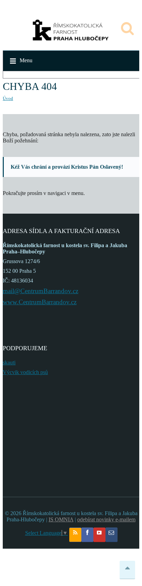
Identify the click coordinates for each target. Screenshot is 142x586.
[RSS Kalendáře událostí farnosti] (75, 535)
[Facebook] (87, 535)
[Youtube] (99, 535)
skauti (9, 362)
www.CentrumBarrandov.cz (40, 302)
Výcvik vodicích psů (25, 372)
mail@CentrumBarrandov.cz (40, 291)
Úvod (8, 98)
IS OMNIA (61, 519)
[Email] (111, 535)
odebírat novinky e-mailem (106, 519)
